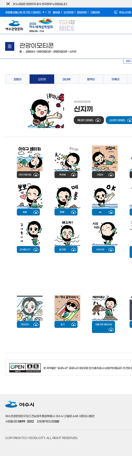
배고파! (62, 249)
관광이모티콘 (44, 51)
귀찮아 (100, 174)
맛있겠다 (25, 324)
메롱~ (62, 212)
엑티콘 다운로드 (85, 120)
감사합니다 (25, 249)
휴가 (62, 324)
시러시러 (100, 249)
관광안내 (30, 51)
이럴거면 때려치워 (103, 324)
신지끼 (72, 51)
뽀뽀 (25, 212)
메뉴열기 (9, 46)
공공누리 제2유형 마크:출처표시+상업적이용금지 (95, 367)
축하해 (62, 174)
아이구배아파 (25, 174)
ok (100, 212)
